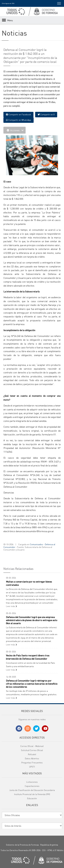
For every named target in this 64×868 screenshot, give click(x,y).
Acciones (15, 130)
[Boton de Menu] (59, 3)
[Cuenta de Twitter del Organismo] (36, 728)
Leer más (11, 606)
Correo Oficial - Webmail (32, 746)
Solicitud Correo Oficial (32, 750)
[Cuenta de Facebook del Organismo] (19, 728)
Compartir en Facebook (19, 114)
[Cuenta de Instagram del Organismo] (27, 728)
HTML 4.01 (51, 850)
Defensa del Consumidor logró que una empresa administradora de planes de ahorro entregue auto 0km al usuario (31, 620)
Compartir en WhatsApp (19, 120)
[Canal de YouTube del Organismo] (45, 728)
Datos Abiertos (32, 758)
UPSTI (32, 766)
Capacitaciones (32, 786)
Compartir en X (47, 114)
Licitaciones (32, 782)
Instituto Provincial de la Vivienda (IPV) (32, 794)
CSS (44, 850)
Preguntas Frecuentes (32, 762)
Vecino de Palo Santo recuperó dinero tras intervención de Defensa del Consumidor (27, 657)
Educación (32, 798)
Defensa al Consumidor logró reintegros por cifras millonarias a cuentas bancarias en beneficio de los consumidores (32, 683)
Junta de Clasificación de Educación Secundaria (32, 790)
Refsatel (32, 754)
